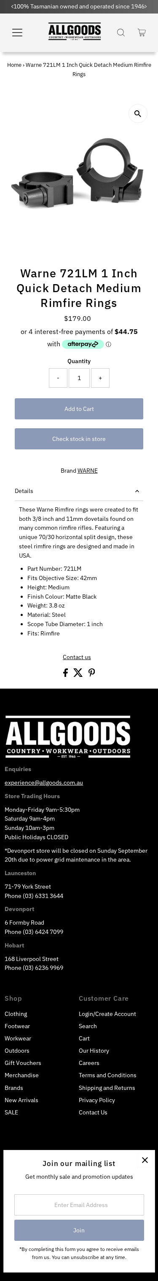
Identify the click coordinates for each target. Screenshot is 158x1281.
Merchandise (22, 1075)
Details (24, 491)
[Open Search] (121, 32)
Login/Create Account (107, 1014)
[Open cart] (142, 32)
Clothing (16, 1014)
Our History (94, 1050)
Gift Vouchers (23, 1063)
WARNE (88, 470)
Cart (84, 1038)
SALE (11, 1112)
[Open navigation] (23, 32)
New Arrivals (21, 1100)
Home (14, 64)
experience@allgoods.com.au (44, 782)
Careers (89, 1063)
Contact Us (93, 1112)
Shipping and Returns (107, 1088)
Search (88, 1026)
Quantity (79, 361)
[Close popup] (145, 1159)
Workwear (18, 1038)
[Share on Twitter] (78, 675)
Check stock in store (79, 439)
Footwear (17, 1026)
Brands (14, 1088)
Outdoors (17, 1050)
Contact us (77, 657)
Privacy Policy (97, 1100)
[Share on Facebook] (66, 675)
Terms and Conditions (108, 1075)
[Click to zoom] (138, 113)
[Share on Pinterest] (91, 675)
